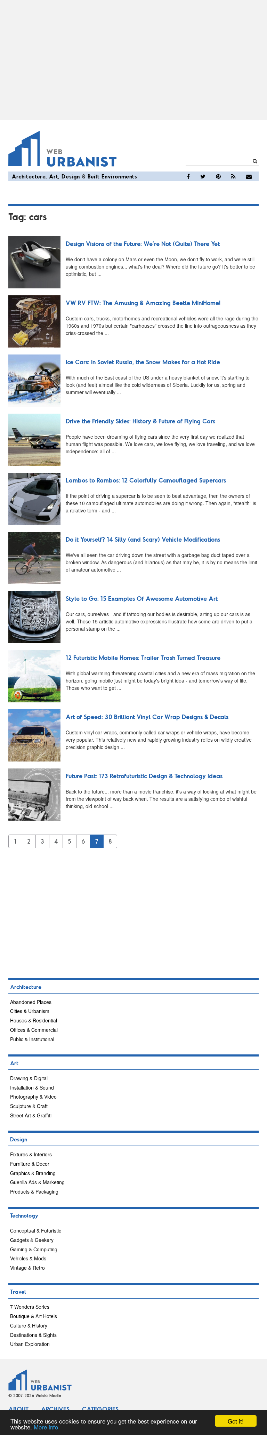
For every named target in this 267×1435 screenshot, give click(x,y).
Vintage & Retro (27, 1267)
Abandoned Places (30, 1001)
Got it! (236, 1421)
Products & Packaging (34, 1191)
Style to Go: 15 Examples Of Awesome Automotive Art (142, 598)
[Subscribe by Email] (249, 176)
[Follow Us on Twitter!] (203, 176)
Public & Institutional (32, 1039)
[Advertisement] (133, 60)
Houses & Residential (33, 1020)
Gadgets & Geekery (32, 1239)
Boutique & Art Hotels (33, 1316)
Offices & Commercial (34, 1029)
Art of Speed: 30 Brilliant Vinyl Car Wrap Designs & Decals (147, 716)
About (18, 1409)
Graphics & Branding (33, 1173)
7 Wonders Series (29, 1306)
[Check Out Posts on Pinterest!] (218, 176)
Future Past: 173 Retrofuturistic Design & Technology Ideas (144, 776)
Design (71, 176)
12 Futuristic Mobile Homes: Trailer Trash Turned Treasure (143, 657)
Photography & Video (33, 1096)
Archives (55, 1409)
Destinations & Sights (33, 1334)
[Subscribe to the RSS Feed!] (233, 176)
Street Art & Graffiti (30, 1115)
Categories (100, 1409)
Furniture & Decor (29, 1163)
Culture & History (28, 1325)
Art (53, 176)
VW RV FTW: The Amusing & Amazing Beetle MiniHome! (143, 302)
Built (94, 176)
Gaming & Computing (33, 1249)
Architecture (29, 176)
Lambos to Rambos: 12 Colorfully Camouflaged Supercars (146, 480)
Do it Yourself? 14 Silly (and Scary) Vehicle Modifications (143, 539)
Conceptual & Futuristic (35, 1230)
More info (46, 1426)
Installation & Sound (32, 1087)
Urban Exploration (30, 1343)
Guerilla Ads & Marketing (37, 1182)
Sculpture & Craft (29, 1105)
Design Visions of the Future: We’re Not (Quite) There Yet (143, 243)
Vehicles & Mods (28, 1258)
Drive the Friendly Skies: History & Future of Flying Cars (140, 421)
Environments (119, 176)
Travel (18, 1291)
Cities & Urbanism (29, 1010)
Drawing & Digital (29, 1078)
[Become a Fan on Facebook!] (188, 176)
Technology (24, 1215)
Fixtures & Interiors (31, 1154)
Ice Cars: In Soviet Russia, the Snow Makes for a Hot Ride (143, 362)
